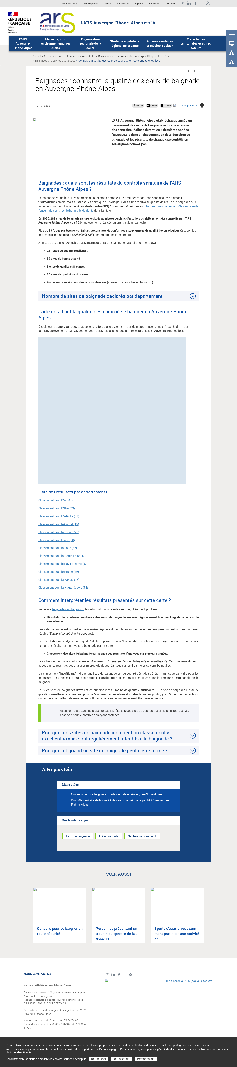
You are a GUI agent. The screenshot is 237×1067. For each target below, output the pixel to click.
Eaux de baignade (78, 836)
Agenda (139, 3)
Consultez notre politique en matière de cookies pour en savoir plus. (47, 1059)
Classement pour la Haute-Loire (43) (62, 556)
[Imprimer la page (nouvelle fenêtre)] (202, 105)
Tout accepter (121, 1059)
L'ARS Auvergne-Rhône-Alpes (23, 43)
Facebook (195, 3)
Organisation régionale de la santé (90, 43)
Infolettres (154, 3)
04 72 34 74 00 (69, 1020)
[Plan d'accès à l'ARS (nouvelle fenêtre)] (159, 1004)
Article (192, 71)
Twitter (182, 3)
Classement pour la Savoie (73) (58, 580)
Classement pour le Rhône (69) (58, 572)
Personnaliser (146, 1059)
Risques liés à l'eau (158, 56)
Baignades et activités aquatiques (55, 60)
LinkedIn (189, 3)
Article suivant (209, 918)
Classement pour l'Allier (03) (56, 508)
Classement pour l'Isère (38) (56, 540)
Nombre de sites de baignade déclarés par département (102, 296)
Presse (107, 3)
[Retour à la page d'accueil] (57, 22)
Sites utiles (170, 3)
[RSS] (208, 3)
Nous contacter (69, 3)
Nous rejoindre (91, 3)
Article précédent (28, 918)
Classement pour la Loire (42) (57, 548)
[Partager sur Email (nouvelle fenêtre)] (185, 105)
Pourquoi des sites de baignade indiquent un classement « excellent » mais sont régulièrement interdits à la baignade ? (107, 735)
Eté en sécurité (108, 836)
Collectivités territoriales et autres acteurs (196, 43)
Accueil (36, 56)
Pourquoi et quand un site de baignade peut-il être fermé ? (104, 750)
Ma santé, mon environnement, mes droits (56, 43)
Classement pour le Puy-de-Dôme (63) (63, 564)
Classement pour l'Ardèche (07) (58, 516)
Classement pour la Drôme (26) (58, 532)
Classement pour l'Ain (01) (55, 500)
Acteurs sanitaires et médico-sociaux (159, 43)
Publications (123, 3)
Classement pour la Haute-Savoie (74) (63, 588)
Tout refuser (98, 1059)
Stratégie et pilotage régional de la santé (124, 43)
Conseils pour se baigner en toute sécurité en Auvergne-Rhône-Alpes (116, 794)
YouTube (201, 3)
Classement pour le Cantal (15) (58, 524)
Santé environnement (142, 836)
